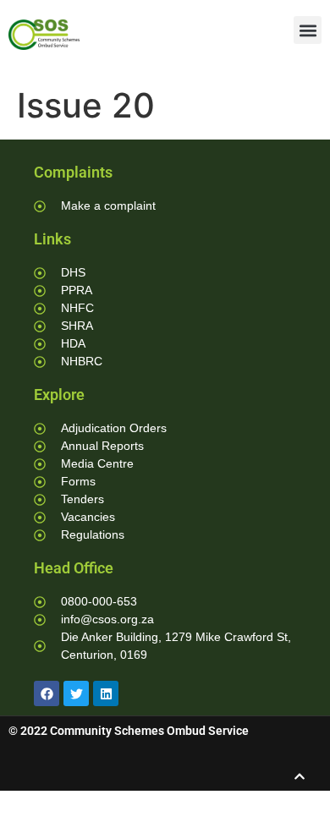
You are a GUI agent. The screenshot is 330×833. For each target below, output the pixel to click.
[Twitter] (76, 693)
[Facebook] (46, 693)
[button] (308, 30)
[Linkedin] (105, 693)
